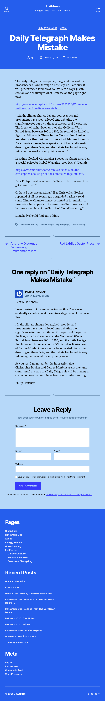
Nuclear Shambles (18, 557)
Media (63, 28)
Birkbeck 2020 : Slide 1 (17, 624)
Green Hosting (13, 546)
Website (19, 464)
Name (18, 451)
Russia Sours (12, 587)
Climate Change (47, 28)
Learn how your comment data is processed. (69, 494)
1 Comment (72, 57)
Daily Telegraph (62, 224)
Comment (20, 426)
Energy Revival (13, 542)
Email (57, 451)
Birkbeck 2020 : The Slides (20, 618)
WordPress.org (13, 674)
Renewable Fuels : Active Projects (23, 630)
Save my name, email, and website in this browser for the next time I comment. (51, 477)
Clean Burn (11, 531)
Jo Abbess (52, 6)
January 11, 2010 (51, 57)
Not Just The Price (15, 581)
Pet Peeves (11, 550)
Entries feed (12, 666)
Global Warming (78, 224)
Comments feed (14, 670)
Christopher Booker (28, 224)
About (8, 538)
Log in (8, 662)
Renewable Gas (13, 534)
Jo (35, 57)
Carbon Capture (17, 553)
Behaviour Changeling (20, 561)
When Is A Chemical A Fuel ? (20, 636)
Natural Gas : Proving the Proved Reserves (28, 593)
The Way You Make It (16, 642)
